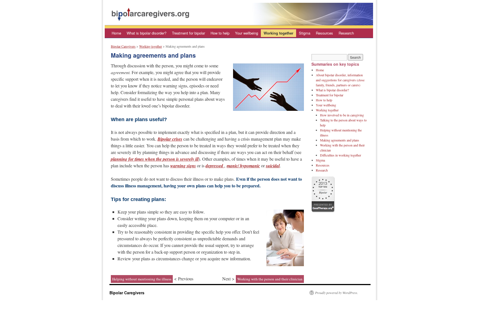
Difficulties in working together (340, 155)
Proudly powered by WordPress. (336, 292)
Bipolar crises (170, 139)
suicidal (273, 166)
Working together (278, 33)
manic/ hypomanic (243, 166)
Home (116, 33)
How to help (220, 33)
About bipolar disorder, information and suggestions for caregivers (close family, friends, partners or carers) (340, 80)
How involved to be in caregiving (342, 115)
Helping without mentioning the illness (141, 278)
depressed (215, 166)
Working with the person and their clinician (269, 278)
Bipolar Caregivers (123, 46)
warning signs (183, 166)
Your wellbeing (246, 33)
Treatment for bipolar (188, 33)
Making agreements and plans (339, 140)
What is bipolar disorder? (146, 33)
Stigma (304, 33)
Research (346, 33)
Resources (324, 33)
